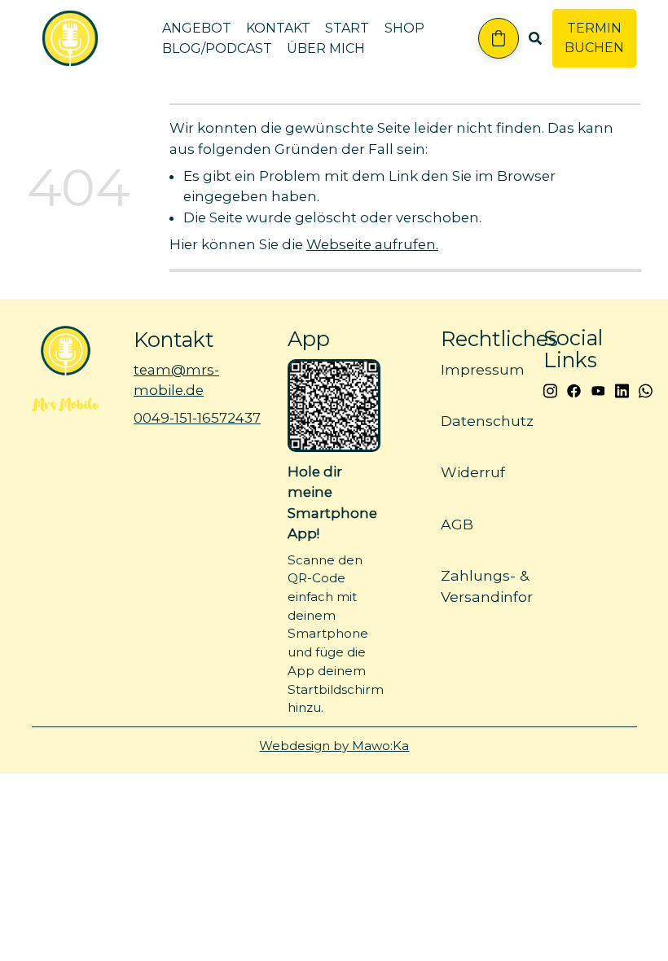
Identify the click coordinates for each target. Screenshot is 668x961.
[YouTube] (598, 389)
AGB (457, 524)
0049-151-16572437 (197, 418)
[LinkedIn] (622, 389)
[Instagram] (550, 389)
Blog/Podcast (217, 48)
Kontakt (278, 28)
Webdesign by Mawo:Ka (334, 745)
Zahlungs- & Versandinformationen (522, 586)
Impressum (483, 369)
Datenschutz (487, 420)
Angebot (196, 28)
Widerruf (473, 472)
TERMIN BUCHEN (594, 37)
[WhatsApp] (646, 389)
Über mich (326, 48)
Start (347, 28)
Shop (404, 28)
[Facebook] (574, 389)
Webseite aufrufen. (372, 244)
